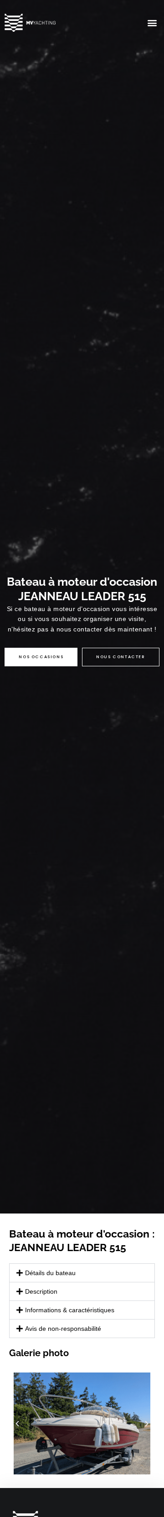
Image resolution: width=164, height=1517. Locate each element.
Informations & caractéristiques (69, 1310)
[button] (151, 22)
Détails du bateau (50, 1272)
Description (41, 1291)
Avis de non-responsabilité (63, 1328)
